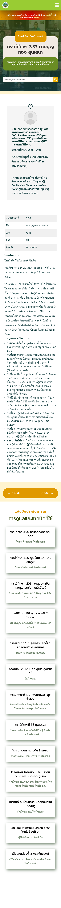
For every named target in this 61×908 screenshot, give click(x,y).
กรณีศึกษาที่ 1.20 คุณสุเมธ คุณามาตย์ (30, 671)
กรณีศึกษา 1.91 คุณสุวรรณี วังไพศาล (30, 615)
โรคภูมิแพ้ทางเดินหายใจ (38, 704)
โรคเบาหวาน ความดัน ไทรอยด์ (30, 750)
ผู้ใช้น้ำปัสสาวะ (16, 781)
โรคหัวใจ (23, 36)
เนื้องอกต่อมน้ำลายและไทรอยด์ (30, 853)
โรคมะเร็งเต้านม (24, 541)
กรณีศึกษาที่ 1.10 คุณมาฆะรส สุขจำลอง (30, 697)
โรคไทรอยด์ (36, 36)
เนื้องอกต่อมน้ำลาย (42, 859)
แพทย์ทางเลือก (27, 64)
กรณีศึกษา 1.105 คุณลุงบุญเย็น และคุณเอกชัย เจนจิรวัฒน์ (30, 585)
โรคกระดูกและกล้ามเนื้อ (21, 623)
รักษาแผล (29, 781)
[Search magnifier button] (55, 79)
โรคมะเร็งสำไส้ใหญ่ (31, 593)
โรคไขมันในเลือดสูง (35, 653)
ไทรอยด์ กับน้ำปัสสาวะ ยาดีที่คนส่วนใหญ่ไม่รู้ (30, 804)
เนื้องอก (28, 859)
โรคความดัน (15, 593)
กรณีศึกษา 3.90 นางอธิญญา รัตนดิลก (30, 534)
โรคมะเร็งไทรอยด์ (24, 567)
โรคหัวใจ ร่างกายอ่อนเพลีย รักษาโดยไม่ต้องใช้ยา (30, 830)
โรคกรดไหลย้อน (18, 704)
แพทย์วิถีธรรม (42, 64)
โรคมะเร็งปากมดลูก (23, 708)
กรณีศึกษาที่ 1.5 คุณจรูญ (30, 724)
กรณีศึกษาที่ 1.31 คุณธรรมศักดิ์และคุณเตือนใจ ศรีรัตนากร (30, 645)
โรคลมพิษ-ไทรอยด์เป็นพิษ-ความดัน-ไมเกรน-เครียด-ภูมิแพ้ (30, 774)
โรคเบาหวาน (30, 597)
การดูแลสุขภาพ (25, 62)
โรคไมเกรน (40, 786)
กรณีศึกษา (11, 62)
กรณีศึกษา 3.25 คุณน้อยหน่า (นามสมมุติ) (30, 560)
